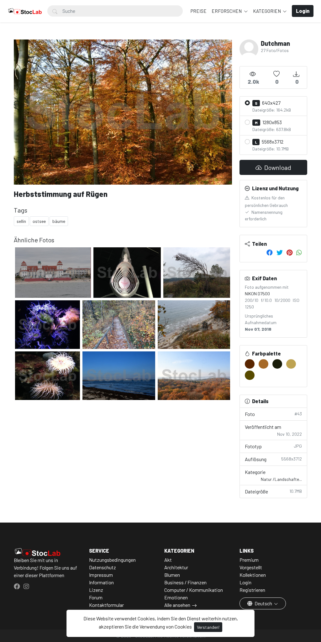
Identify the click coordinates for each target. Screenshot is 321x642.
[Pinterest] (289, 252)
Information (101, 582)
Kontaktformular (106, 605)
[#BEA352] (291, 364)
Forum (96, 597)
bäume (58, 221)
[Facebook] (269, 252)
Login (245, 582)
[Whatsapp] (299, 252)
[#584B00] (250, 375)
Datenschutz (102, 567)
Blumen (172, 575)
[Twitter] (279, 252)
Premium (249, 560)
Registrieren (252, 590)
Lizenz (96, 590)
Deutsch (263, 603)
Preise (199, 11)
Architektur (176, 567)
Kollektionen (252, 575)
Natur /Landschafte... (281, 479)
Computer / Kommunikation (193, 590)
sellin (21, 221)
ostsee (39, 221)
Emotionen (176, 597)
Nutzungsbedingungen (112, 560)
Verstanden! (208, 627)
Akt (168, 560)
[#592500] (250, 364)
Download (277, 167)
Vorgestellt (250, 567)
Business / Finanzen (185, 582)
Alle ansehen (177, 605)
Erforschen (227, 11)
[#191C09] (277, 364)
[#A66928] (263, 364)
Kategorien (267, 11)
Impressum (101, 575)
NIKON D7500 (257, 293)
